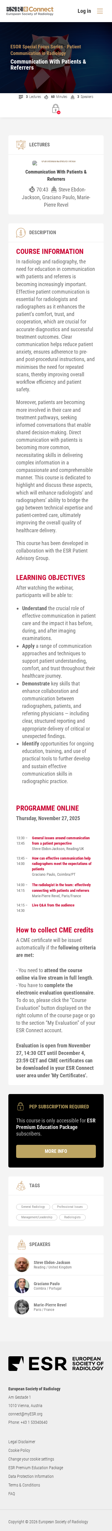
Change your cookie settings (31, 1459)
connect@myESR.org (25, 1414)
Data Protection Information (31, 1476)
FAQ (11, 1493)
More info (56, 1151)
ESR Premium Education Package (35, 1467)
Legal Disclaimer (21, 1441)
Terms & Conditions (24, 1485)
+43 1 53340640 (34, 1422)
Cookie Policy (19, 1450)
